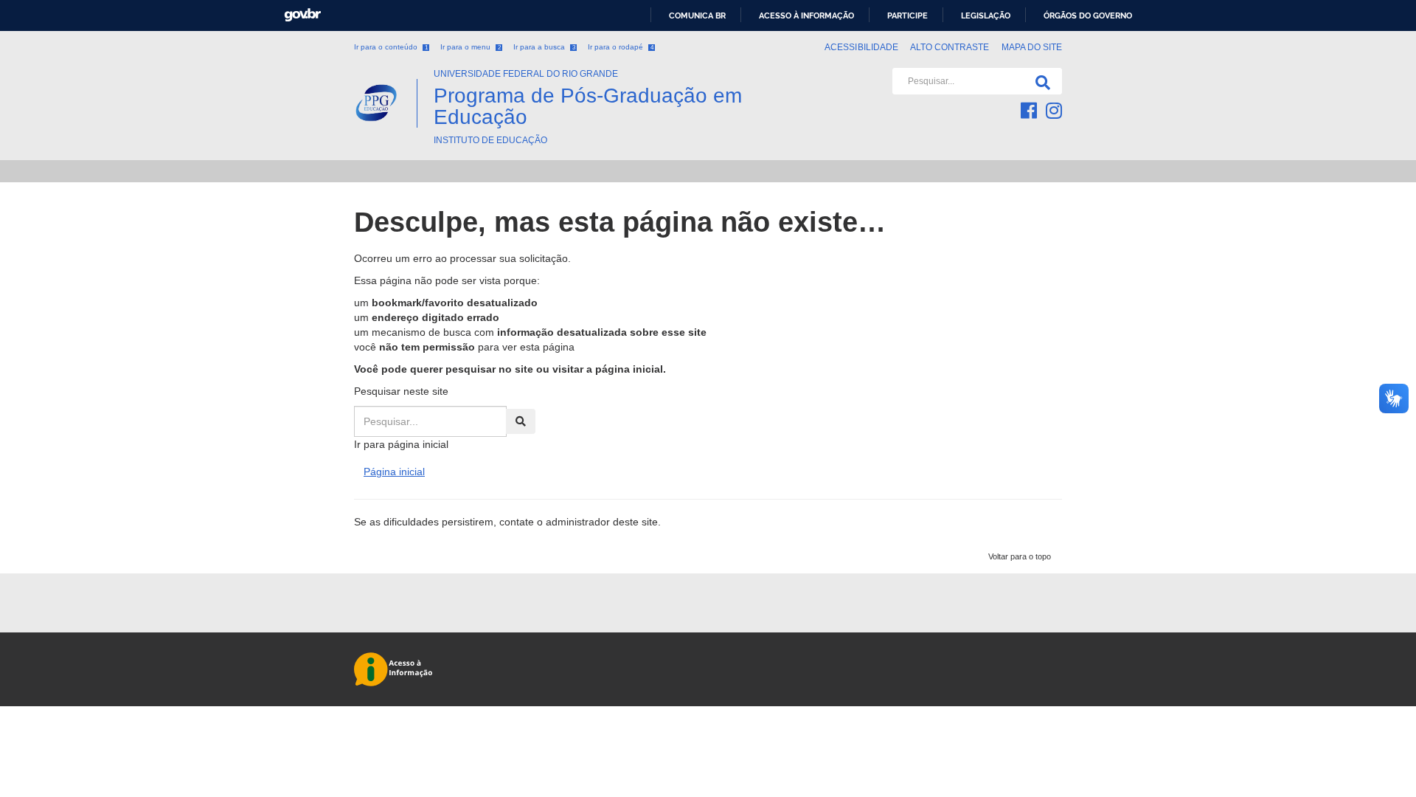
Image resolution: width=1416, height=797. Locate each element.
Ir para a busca (544, 47)
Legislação (985, 15)
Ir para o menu (470, 47)
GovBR (302, 15)
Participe (907, 15)
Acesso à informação (806, 15)
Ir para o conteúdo (391, 47)
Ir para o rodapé (620, 47)
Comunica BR (697, 15)
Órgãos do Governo (1088, 15)
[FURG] (385, 74)
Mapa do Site (1032, 47)
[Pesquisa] (1040, 81)
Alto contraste (950, 47)
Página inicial (394, 471)
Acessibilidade (861, 47)
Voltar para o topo (1019, 556)
